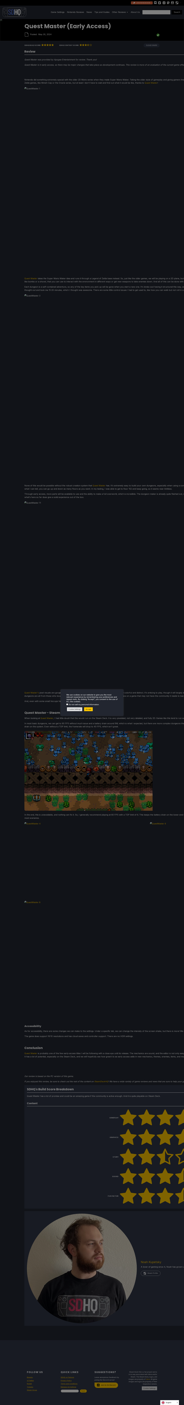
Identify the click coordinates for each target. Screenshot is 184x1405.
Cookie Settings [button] (74, 709)
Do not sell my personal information (84, 704)
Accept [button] (88, 709)
